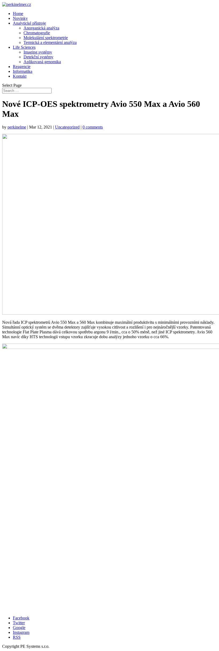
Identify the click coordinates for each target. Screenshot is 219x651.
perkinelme (16, 127)
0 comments (93, 127)
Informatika (22, 71)
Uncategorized (67, 127)
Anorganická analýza (41, 28)
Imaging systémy (38, 52)
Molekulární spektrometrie (46, 37)
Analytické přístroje (29, 23)
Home (18, 13)
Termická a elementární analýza (50, 42)
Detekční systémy (38, 57)
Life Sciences (24, 47)
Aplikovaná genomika (42, 61)
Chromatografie (37, 33)
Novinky (20, 18)
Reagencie (21, 66)
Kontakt (19, 76)
